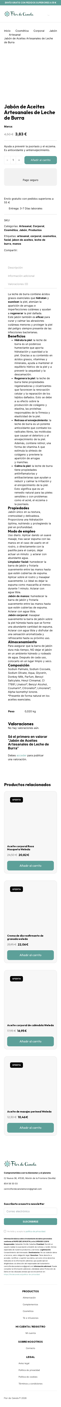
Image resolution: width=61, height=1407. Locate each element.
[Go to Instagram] (11, 1196)
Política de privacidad (29, 1370)
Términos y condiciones (30, 1383)
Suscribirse (30, 1221)
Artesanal (15, 34)
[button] (30, 866)
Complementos (30, 1304)
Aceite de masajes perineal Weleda (29, 1111)
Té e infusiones (30, 1318)
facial (7, 239)
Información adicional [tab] (21, 275)
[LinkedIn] (36, 250)
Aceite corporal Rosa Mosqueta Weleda (20, 848)
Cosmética (22, 30)
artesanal (23, 236)
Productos (35, 230)
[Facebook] (22, 250)
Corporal (39, 30)
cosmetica (49, 236)
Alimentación (29, 1297)
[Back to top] (36, 1400)
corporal (35, 236)
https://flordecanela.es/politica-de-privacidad (22, 1274)
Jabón (53, 30)
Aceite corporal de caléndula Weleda (30, 1025)
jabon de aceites (22, 239)
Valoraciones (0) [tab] (18, 284)
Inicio (7, 30)
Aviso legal (24, 1363)
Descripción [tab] (15, 267)
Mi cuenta (31, 1333)
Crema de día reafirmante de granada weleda (25, 937)
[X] (29, 250)
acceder (22, 755)
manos (17, 243)
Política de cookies (28, 1376)
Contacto (30, 1348)
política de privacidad (35, 1231)
